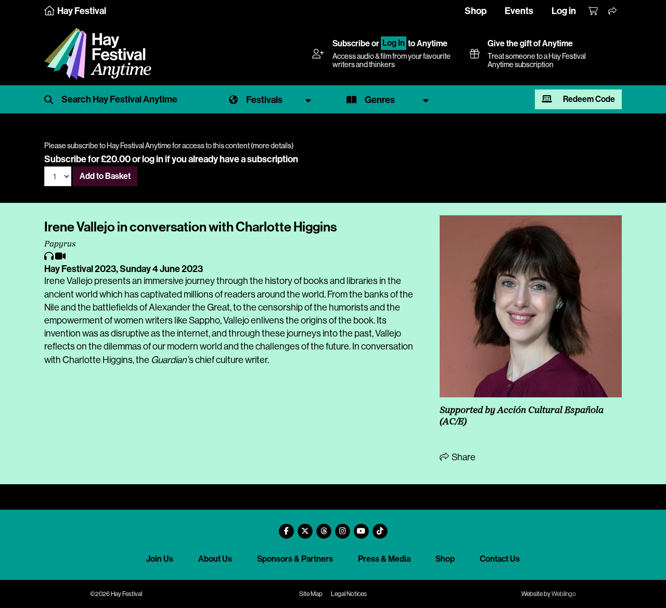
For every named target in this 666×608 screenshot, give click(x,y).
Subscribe (351, 43)
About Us (215, 559)
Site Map (311, 594)
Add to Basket (105, 176)
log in (152, 159)
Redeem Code (588, 99)
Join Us (159, 559)
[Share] (613, 11)
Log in (564, 11)
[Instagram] (342, 527)
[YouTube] (361, 527)
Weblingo (564, 594)
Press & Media (384, 559)
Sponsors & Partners (295, 559)
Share (463, 457)
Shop (475, 11)
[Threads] (323, 527)
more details (272, 145)
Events (519, 11)
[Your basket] (593, 11)
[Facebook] (286, 527)
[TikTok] (379, 527)
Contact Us (500, 559)
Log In (393, 43)
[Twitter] (305, 527)
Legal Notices (349, 594)
